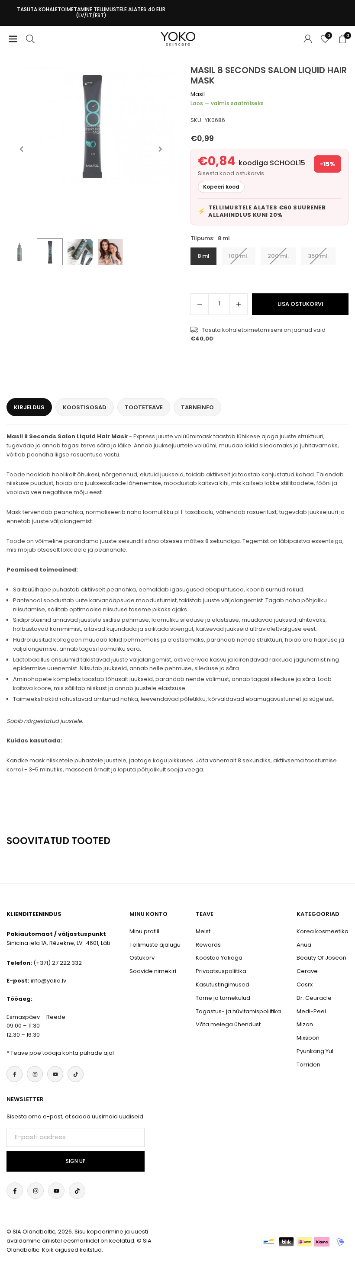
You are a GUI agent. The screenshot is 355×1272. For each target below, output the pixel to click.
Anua (304, 945)
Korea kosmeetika (323, 931)
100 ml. (238, 256)
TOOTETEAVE (144, 407)
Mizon (305, 1024)
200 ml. (278, 256)
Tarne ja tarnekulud (223, 998)
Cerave (307, 971)
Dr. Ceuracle (314, 998)
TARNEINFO (197, 407)
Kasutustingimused (222, 984)
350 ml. (318, 256)
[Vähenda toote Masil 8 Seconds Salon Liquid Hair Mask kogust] (199, 304)
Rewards (208, 945)
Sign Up (76, 1161)
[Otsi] (30, 39)
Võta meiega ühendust (228, 1024)
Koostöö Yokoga (219, 958)
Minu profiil (144, 931)
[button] (160, 149)
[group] (90, 124)
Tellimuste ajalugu (155, 945)
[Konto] (307, 39)
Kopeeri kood (221, 186)
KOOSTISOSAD (84, 407)
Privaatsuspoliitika (221, 971)
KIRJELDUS (29, 407)
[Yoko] (178, 38)
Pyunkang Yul (315, 1051)
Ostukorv (142, 958)
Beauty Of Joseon (321, 958)
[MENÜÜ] (13, 39)
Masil (197, 94)
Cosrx (305, 984)
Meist (203, 931)
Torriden (308, 1064)
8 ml (203, 256)
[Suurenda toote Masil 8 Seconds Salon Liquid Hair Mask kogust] (238, 304)
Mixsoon (308, 1038)
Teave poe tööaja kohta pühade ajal (62, 1053)
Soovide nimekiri (152, 971)
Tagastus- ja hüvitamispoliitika (238, 1011)
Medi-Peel (311, 1011)
